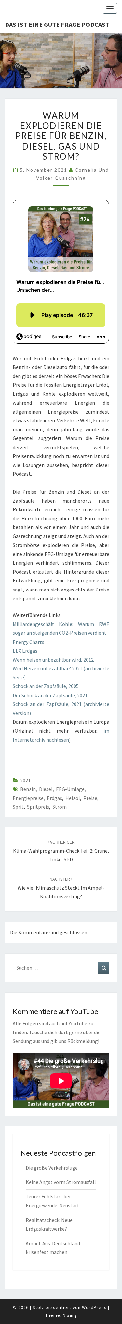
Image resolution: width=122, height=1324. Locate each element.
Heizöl (72, 798)
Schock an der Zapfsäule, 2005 (46, 686)
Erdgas (54, 798)
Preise (90, 798)
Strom (59, 806)
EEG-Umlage (70, 789)
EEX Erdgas (25, 650)
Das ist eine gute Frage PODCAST (57, 24)
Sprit (18, 806)
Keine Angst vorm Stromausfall (61, 1182)
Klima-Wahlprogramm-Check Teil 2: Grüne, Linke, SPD (61, 851)
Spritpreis (38, 806)
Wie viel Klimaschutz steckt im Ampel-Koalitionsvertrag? (61, 888)
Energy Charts (28, 642)
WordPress (94, 1307)
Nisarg (70, 1315)
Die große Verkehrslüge (52, 1167)
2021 (25, 780)
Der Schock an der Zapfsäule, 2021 (50, 695)
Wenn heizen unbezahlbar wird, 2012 (53, 659)
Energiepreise (28, 798)
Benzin (28, 789)
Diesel (46, 789)
